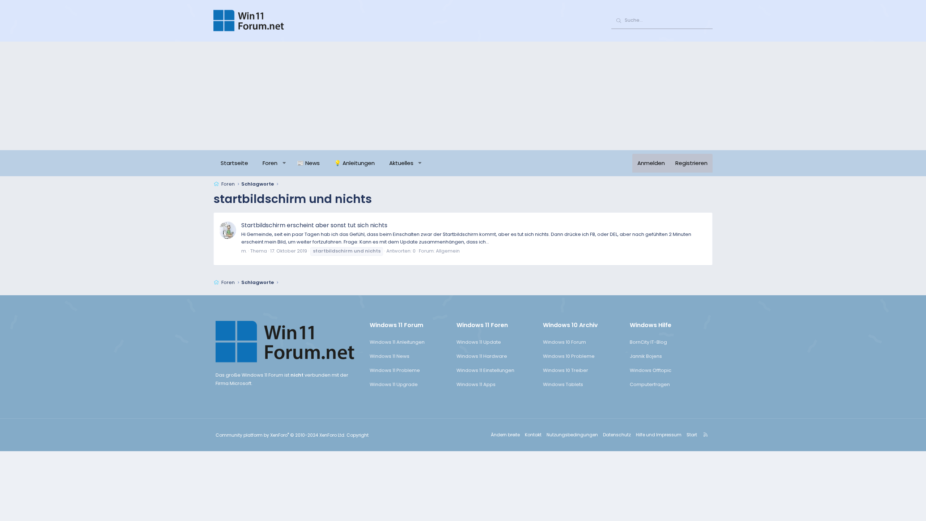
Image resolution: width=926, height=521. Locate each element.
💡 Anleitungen (354, 163)
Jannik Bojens (646, 356)
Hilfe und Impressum (658, 435)
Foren (270, 163)
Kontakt (533, 435)
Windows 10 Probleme (569, 356)
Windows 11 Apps (476, 384)
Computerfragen (650, 384)
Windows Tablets (563, 384)
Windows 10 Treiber (565, 370)
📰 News (308, 163)
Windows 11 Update (478, 342)
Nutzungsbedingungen (572, 435)
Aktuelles (401, 163)
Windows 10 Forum (564, 342)
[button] (284, 163)
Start (692, 435)
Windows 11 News (389, 356)
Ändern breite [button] (505, 435)
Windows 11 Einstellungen (485, 370)
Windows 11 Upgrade (394, 384)
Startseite (234, 163)
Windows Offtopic (650, 370)
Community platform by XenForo (280, 435)
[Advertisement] (463, 96)
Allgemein (448, 250)
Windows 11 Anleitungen (397, 342)
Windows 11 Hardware (481, 356)
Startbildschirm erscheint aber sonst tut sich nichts (314, 225)
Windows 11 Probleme (395, 370)
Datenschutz (617, 435)
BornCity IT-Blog (648, 342)
